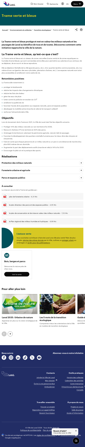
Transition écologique (42, 30)
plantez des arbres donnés (33, 240)
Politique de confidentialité (30, 430)
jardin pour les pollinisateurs (39, 242)
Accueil (5, 30)
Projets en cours (77, 406)
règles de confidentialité (46, 435)
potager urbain (68, 240)
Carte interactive (76, 383)
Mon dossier (50, 380)
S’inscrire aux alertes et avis (72, 386)
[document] (42, 176)
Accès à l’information (75, 412)
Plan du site (47, 430)
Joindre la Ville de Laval (45, 377)
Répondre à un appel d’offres (43, 409)
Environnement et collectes (21, 30)
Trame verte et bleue (61, 30)
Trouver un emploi (47, 406)
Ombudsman (49, 386)
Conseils (80, 389)
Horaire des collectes (75, 377)
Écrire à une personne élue (44, 383)
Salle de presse (77, 409)
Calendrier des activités (74, 380)
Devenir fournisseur (47, 412)
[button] (77, 4)
